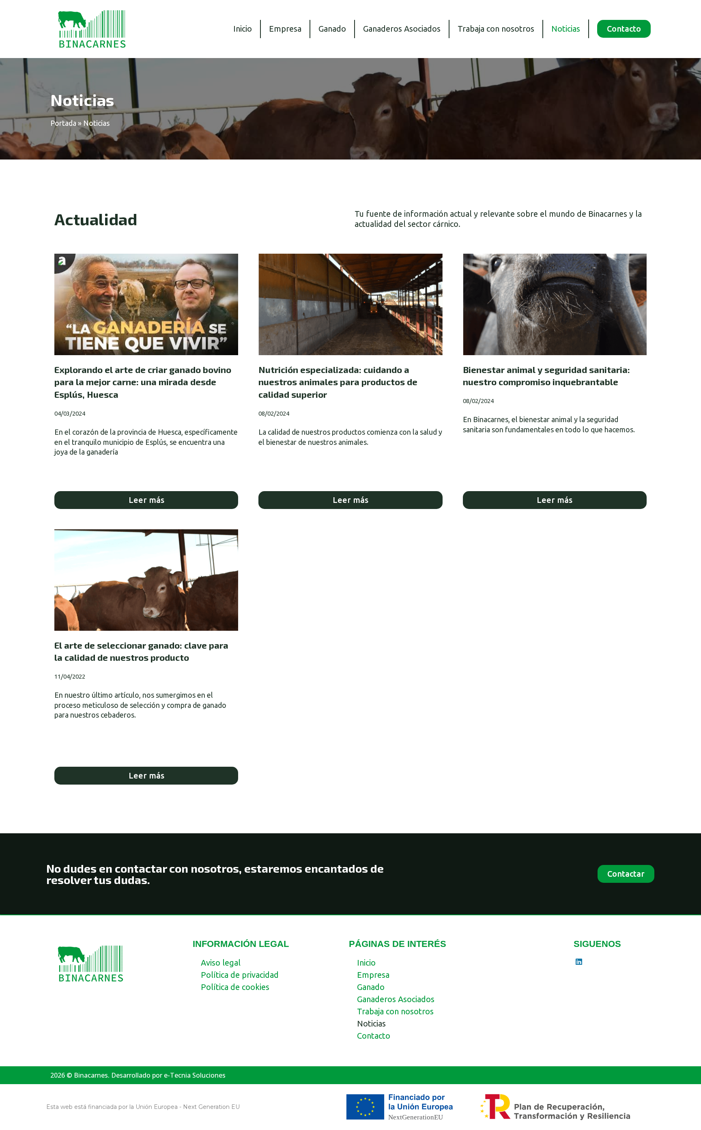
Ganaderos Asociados (402, 28)
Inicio (242, 28)
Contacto (373, 1035)
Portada (63, 123)
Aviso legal (221, 962)
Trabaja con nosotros (496, 28)
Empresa (285, 28)
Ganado (332, 28)
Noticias (565, 28)
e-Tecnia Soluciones (195, 1075)
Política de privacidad (240, 974)
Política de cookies (235, 987)
